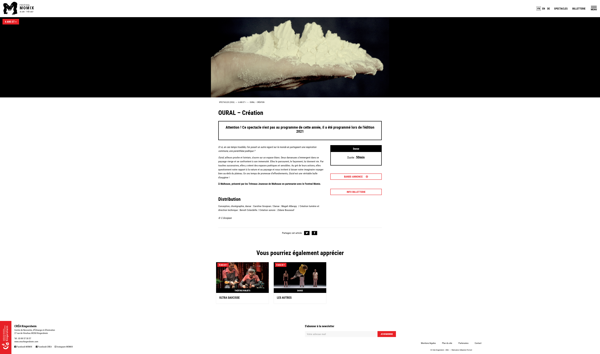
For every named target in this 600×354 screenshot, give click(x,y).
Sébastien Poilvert (466, 350)
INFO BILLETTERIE (356, 192)
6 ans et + (11, 21)
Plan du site (447, 343)
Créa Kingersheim (438, 350)
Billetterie (578, 8)
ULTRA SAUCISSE (229, 298)
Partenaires (463, 343)
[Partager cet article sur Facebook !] (314, 233)
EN (543, 8)
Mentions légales (428, 343)
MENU (594, 9)
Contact (478, 343)
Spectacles (561, 8)
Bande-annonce (353, 176)
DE (548, 8)
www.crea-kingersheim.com (26, 341)
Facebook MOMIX (24, 346)
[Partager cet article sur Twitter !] (307, 233)
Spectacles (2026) (227, 102)
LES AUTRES (284, 298)
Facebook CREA (45, 346)
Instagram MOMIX (64, 346)
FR (538, 8)
